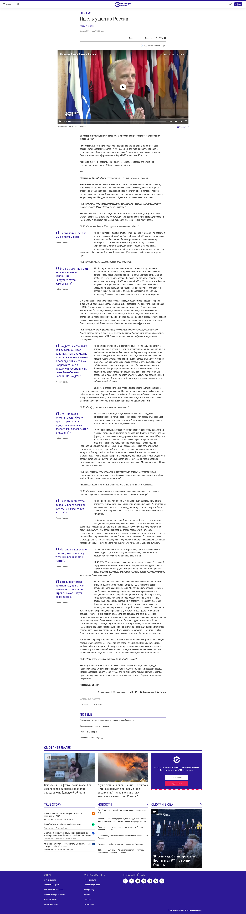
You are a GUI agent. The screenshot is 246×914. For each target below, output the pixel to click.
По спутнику (89, 889)
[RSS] (155, 880)
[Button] (133, 38)
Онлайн (87, 894)
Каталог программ (52, 884)
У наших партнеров (92, 884)
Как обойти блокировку (54, 889)
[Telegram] (230, 4)
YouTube (87, 899)
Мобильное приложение (54, 894)
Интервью (85, 13)
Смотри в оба (162, 804)
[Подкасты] (161, 880)
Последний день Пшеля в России (78, 54)
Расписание (89, 904)
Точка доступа (90, 880)
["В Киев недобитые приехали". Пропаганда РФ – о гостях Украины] (176, 838)
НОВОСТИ (105, 804)
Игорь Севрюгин (87, 26)
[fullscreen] (185, 121)
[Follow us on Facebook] (125, 880)
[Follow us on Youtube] (137, 880)
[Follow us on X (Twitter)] (131, 880)
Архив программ (51, 904)
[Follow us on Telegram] (149, 880)
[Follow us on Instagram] (143, 880)
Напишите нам (50, 899)
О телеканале (50, 880)
